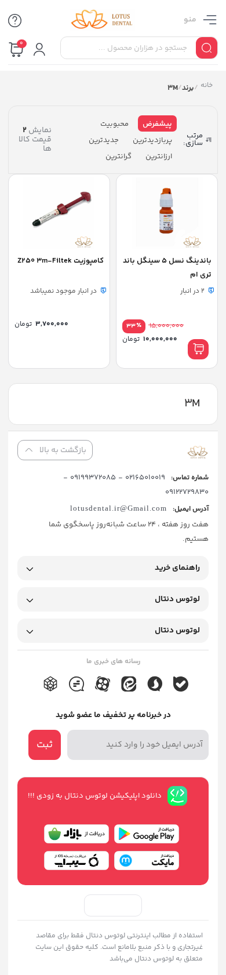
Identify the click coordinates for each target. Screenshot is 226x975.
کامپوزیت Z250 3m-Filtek (60, 261)
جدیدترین (104, 140)
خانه (206, 86)
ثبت (45, 744)
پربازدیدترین (152, 140)
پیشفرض (157, 124)
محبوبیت (114, 124)
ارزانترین (158, 156)
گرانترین (118, 156)
